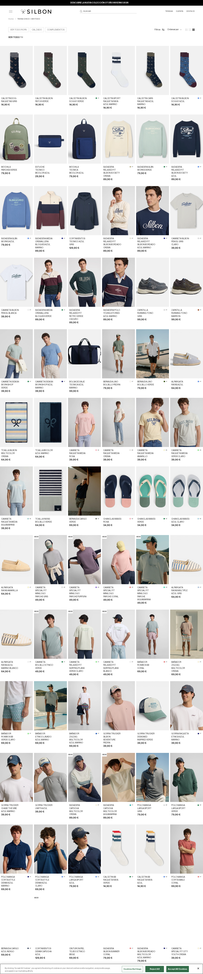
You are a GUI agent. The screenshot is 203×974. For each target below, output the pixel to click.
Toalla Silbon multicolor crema (9, 453)
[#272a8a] (62, 238)
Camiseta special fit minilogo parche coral (111, 592)
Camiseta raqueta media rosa (77, 453)
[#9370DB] (96, 587)
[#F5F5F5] (28, 310)
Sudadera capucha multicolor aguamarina (110, 809)
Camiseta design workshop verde (10, 385)
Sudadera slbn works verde (145, 168)
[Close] (198, 968)
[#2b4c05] (164, 381)
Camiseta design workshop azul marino (44, 385)
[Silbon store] (36, 12)
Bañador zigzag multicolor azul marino (76, 738)
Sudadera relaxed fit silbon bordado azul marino (146, 243)
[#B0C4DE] (198, 587)
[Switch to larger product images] (186, 30)
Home (11, 19)
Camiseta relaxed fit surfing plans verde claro (77, 666)
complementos (55, 30)
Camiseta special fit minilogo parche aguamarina (144, 594)
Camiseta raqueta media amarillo (145, 453)
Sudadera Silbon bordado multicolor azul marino (146, 953)
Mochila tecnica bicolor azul (76, 170)
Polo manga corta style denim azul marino (8, 881)
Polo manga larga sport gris (144, 808)
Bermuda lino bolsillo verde (145, 383)
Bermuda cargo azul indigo (10, 950)
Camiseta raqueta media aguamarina (9, 522)
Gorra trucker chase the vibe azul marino (9, 808)
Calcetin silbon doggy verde (78, 99)
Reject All (155, 969)
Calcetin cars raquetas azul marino (145, 101)
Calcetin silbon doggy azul (180, 99)
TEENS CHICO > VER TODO (28, 19)
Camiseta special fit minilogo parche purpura (77, 592)
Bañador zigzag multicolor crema (178, 666)
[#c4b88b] (130, 167)
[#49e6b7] (164, 587)
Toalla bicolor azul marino (44, 451)
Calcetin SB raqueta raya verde (110, 880)
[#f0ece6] (130, 450)
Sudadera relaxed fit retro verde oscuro (76, 314)
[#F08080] (130, 587)
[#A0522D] (198, 310)
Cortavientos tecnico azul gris (77, 242)
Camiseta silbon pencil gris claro (180, 242)
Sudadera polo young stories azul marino (111, 313)
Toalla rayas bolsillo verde (43, 520)
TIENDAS (169, 11)
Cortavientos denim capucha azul (43, 952)
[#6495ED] (198, 98)
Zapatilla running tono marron (179, 313)
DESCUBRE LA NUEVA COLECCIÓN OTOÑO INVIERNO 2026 (99, 3)
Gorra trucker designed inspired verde (146, 737)
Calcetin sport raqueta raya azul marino (112, 101)
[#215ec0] (96, 733)
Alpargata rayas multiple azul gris (179, 591)
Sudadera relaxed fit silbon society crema (111, 171)
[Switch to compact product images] (193, 30)
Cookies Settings (132, 969)
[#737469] (96, 518)
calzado (37, 30)
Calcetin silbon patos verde (44, 99)
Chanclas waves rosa (112, 520)
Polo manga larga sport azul (76, 880)
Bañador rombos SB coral (143, 665)
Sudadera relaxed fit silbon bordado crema (112, 243)
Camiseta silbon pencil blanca (10, 311)
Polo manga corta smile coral (178, 880)
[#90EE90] (198, 450)
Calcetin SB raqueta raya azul (144, 880)
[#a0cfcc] (28, 518)
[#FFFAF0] (130, 381)
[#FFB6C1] (96, 450)
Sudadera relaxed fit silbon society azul (179, 171)
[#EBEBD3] (130, 238)
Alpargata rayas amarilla (9, 589)
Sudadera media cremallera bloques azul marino (43, 243)
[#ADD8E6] (198, 518)
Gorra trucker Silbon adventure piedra (112, 738)
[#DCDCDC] (198, 238)
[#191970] (62, 381)
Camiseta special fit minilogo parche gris (41, 592)
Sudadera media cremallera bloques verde (43, 313)
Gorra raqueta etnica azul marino (180, 737)
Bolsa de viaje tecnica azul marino (77, 385)
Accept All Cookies (177, 969)
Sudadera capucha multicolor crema (76, 809)
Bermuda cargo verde (78, 520)
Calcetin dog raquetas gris (9, 99)
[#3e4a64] (28, 948)
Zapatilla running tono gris (145, 313)
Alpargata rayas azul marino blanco (9, 665)
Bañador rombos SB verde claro (8, 737)
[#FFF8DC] (198, 662)
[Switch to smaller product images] (190, 30)
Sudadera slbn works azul (9, 240)
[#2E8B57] (96, 98)
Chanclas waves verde (146, 520)
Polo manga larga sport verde (178, 808)
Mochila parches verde (9, 168)
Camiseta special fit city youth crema (179, 952)
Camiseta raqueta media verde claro (179, 453)
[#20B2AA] (130, 805)
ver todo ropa (18, 30)
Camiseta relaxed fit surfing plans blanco (111, 666)
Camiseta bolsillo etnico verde (44, 665)
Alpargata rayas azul (177, 383)
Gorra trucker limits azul (43, 806)
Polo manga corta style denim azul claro (42, 881)
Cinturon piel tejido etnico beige (77, 952)
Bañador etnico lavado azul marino (43, 737)
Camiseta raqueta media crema (111, 453)
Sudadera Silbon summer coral (111, 952)
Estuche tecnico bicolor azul (42, 170)
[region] (101, 969)
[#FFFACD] (164, 450)
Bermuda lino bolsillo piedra (111, 383)
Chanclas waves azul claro (180, 520)
